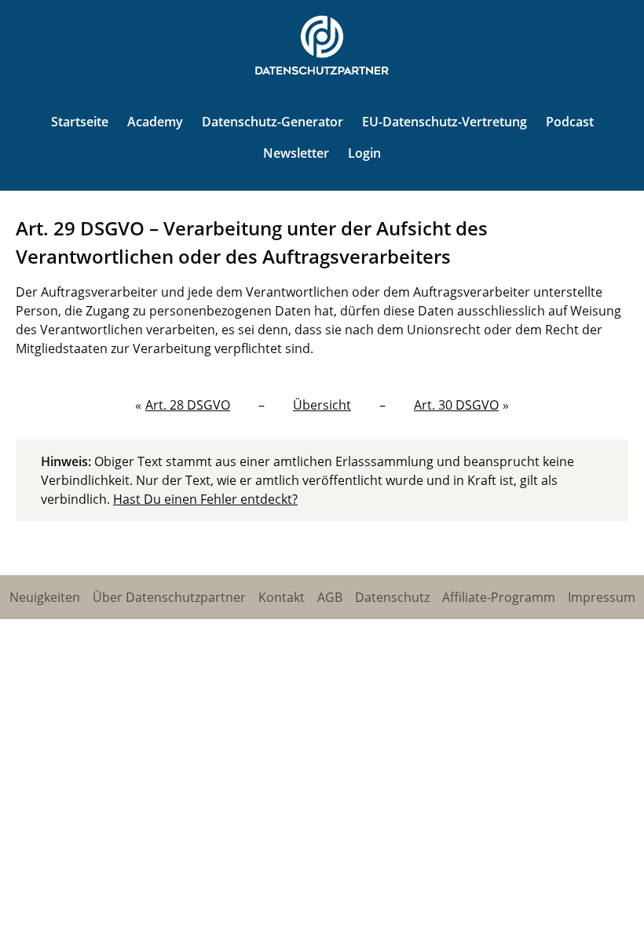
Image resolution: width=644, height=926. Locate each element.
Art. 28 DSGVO (187, 405)
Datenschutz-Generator (272, 121)
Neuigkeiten (44, 597)
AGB (329, 597)
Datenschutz (392, 597)
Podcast (570, 121)
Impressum (601, 597)
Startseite (79, 121)
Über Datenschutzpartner (169, 597)
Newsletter (296, 153)
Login (364, 153)
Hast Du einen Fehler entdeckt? (205, 499)
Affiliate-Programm (498, 597)
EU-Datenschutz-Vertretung (444, 121)
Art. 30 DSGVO (456, 405)
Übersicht (322, 405)
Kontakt (281, 597)
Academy (155, 121)
